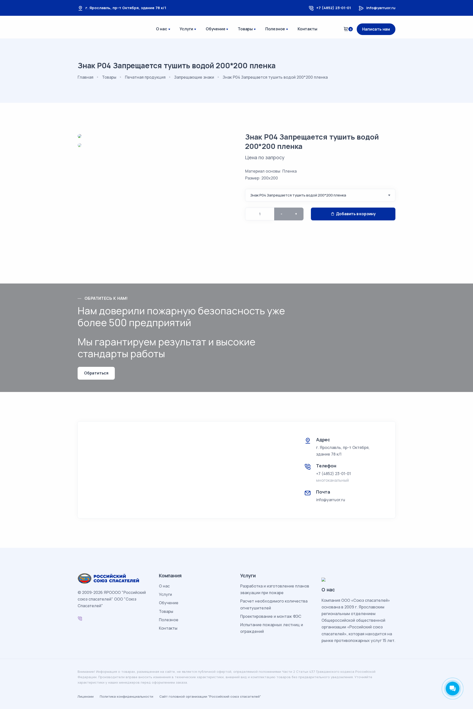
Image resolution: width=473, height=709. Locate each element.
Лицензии (86, 696)
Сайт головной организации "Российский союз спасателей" (210, 696)
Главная (85, 77)
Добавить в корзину (356, 213)
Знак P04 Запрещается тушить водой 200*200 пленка (312, 141)
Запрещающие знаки (194, 77)
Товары (245, 29)
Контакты (307, 29)
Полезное (275, 29)
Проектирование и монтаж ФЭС (270, 616)
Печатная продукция (145, 77)
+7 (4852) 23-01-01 (333, 7)
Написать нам (376, 29)
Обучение (215, 29)
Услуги (186, 29)
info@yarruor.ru (380, 7)
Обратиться (96, 373)
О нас (161, 29)
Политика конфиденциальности (126, 696)
